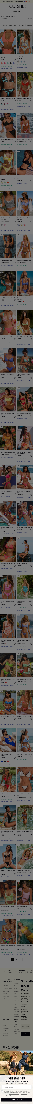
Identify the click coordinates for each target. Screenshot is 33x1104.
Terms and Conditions (14, 1094)
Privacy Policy (24, 1094)
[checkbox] (2, 1091)
